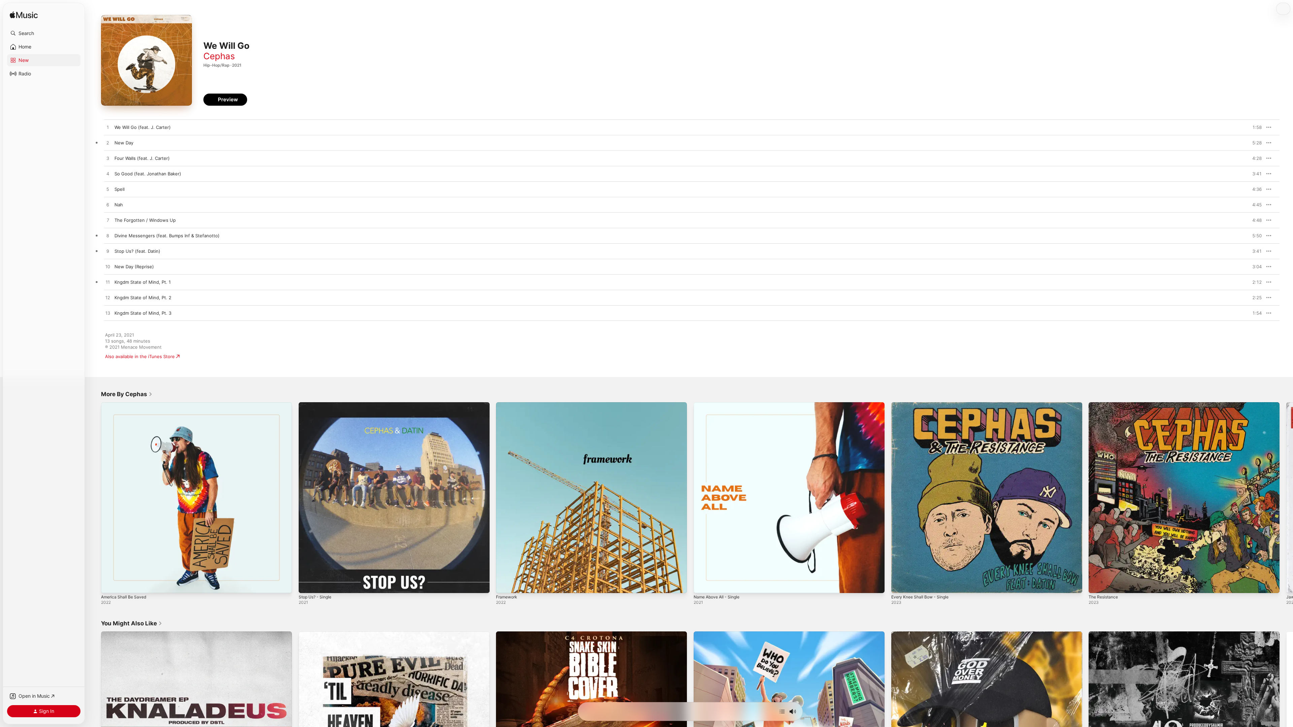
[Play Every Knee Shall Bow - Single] (900, 585)
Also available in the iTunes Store (140, 356)
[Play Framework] (504, 585)
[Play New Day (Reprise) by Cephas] (107, 267)
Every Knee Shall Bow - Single (922, 405)
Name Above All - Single (719, 405)
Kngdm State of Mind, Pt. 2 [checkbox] (142, 297)
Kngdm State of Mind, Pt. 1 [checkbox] (142, 282)
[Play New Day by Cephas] (107, 143)
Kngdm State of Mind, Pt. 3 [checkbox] (142, 313)
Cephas (219, 56)
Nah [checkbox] (118, 204)
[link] (127, 394)
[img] (24, 15)
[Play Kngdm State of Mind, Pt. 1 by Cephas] (107, 282)
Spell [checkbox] (119, 189)
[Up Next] (782, 711)
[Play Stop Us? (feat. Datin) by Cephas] (107, 251)
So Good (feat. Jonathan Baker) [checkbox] (147, 173)
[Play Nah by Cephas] (107, 205)
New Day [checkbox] (123, 142)
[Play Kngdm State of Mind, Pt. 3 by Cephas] (107, 313)
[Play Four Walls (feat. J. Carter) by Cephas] (107, 158)
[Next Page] (1286, 497)
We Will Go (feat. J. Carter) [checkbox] (142, 127)
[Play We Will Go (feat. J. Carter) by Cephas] (107, 128)
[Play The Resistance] (1097, 585)
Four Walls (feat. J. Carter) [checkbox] (142, 158)
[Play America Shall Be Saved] (109, 585)
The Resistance (1105, 405)
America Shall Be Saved (125, 405)
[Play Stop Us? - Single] (307, 585)
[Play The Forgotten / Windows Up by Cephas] (107, 220)
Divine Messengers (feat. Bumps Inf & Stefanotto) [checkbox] (167, 235)
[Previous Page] (94, 497)
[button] (43, 33)
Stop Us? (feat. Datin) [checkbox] (137, 251)
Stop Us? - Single (317, 405)
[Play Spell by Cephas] (107, 189)
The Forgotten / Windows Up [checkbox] (145, 220)
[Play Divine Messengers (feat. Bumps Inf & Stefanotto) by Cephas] (107, 236)
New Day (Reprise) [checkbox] (134, 266)
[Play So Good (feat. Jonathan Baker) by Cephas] (107, 174)
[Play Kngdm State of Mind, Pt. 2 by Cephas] (107, 298)
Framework (508, 405)
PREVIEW (1254, 127)
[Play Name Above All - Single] (702, 585)
